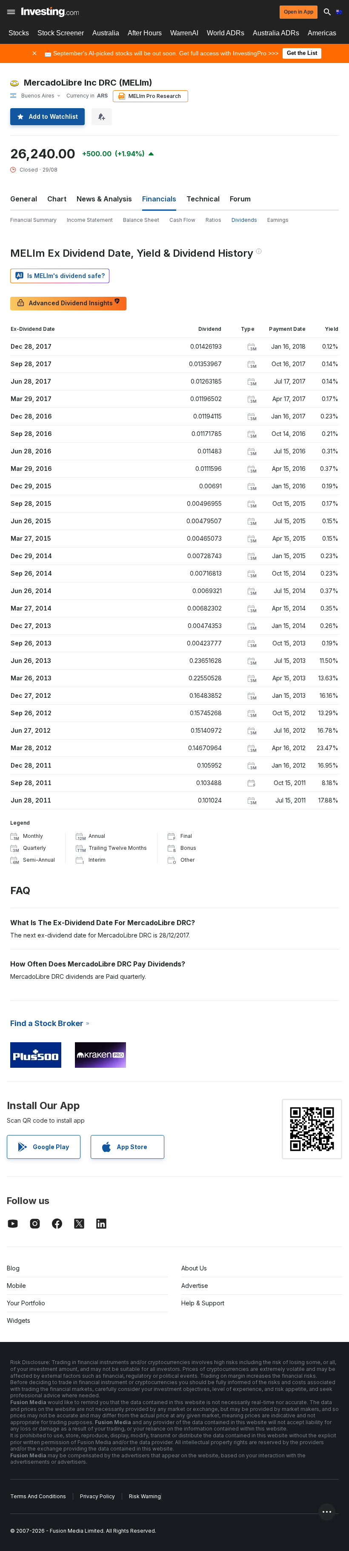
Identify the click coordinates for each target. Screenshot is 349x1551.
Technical (203, 199)
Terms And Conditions (38, 1496)
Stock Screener (60, 33)
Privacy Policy (97, 1496)
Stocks (19, 33)
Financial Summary (33, 220)
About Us (194, 1268)
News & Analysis (104, 199)
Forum (240, 199)
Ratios (213, 220)
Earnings (278, 220)
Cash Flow (182, 220)
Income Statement (90, 220)
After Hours (145, 33)
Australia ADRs (276, 33)
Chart (56, 199)
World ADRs (225, 33)
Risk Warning (145, 1496)
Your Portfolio (26, 1303)
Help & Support (202, 1303)
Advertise (194, 1285)
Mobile (16, 1285)
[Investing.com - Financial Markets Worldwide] (50, 12)
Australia (105, 33)
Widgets (18, 1320)
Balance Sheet (141, 220)
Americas (322, 33)
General (23, 199)
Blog (13, 1268)
